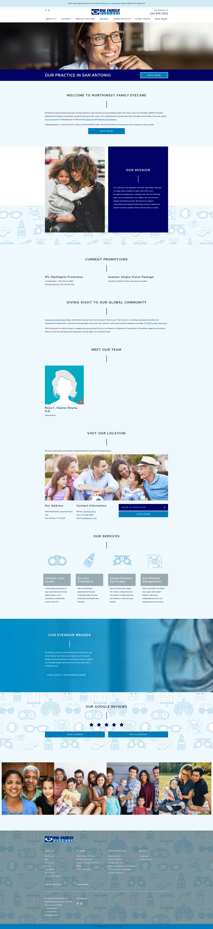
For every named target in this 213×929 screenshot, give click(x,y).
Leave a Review (75, 734)
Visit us (104, 3)
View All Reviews (138, 734)
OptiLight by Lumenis (115, 873)
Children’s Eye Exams (84, 859)
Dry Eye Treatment (115, 859)
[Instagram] (49, 10)
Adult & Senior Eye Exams (86, 856)
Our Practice (49, 856)
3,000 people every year (156, 323)
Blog (46, 859)
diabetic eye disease (107, 119)
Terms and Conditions (53, 876)
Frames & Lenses (146, 859)
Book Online (161, 19)
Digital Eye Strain (114, 856)
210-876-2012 (159, 13)
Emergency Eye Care (115, 863)
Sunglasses (144, 856)
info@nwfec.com (89, 518)
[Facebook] (46, 10)
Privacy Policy (50, 873)
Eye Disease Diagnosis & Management (122, 866)
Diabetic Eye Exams (84, 869)
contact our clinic (118, 3)
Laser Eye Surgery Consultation (119, 869)
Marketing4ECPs (102, 926)
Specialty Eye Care (85, 19)
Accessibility (49, 869)
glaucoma (90, 119)
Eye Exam (65, 19)
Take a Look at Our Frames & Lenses (66, 675)
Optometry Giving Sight (55, 320)
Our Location (49, 863)
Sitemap (48, 866)
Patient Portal (143, 19)
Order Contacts (122, 19)
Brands (104, 19)
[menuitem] (51, 19)
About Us (50, 19)
